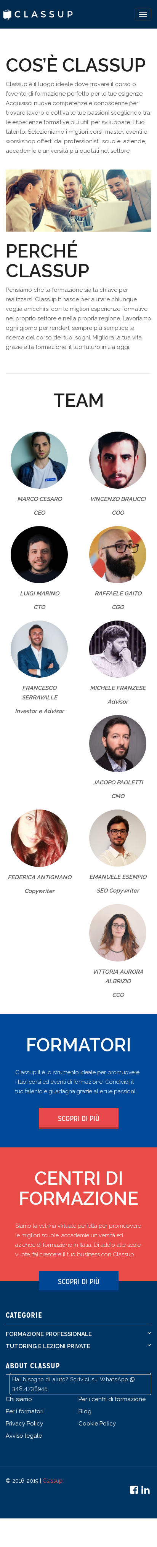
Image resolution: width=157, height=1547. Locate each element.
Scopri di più (78, 1118)
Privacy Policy (24, 1423)
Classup (52, 1481)
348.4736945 (30, 1388)
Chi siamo (19, 1399)
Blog (84, 1411)
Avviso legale (24, 1435)
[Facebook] (135, 1491)
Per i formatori (24, 1411)
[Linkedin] (146, 1491)
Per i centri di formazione (112, 1399)
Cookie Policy (97, 1423)
